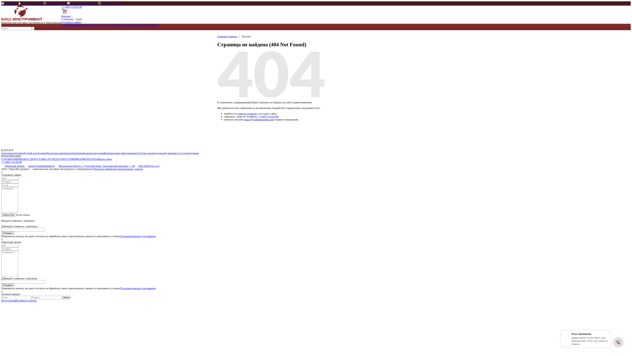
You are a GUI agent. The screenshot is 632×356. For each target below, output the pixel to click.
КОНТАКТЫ (151, 25)
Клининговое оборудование (120, 153)
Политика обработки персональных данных (118, 169)
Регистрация (8, 300)
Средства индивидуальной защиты (156, 153)
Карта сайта (105, 159)
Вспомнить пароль (26, 300)
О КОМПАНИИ (70, 25)
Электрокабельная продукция (88, 153)
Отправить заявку (71, 22)
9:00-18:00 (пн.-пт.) (112, 4)
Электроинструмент (12, 153)
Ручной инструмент (35, 153)
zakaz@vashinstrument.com (259, 119)
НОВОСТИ (86, 25)
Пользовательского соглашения (138, 236)
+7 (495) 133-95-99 (71, 7)
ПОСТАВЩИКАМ (133, 25)
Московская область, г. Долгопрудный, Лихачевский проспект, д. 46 (96, 166)
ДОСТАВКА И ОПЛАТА (107, 25)
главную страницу (247, 113)
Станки (194, 153)
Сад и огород (183, 153)
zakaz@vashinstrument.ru (83, 4)
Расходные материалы (58, 153)
